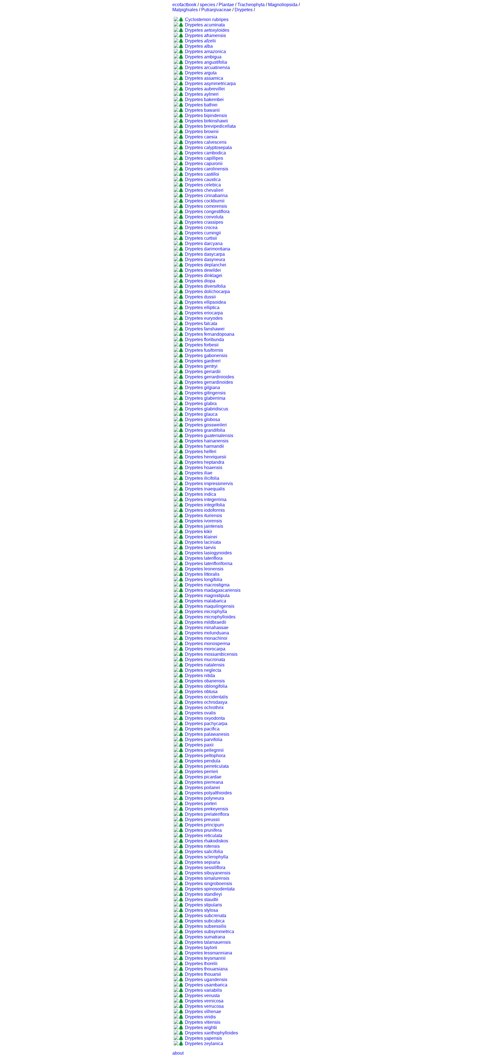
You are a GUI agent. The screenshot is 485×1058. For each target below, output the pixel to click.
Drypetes (244, 9)
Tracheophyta (251, 4)
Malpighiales (185, 9)
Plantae (226, 4)
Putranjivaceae (216, 9)
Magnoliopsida (283, 4)
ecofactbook (184, 4)
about (178, 1053)
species (207, 4)
